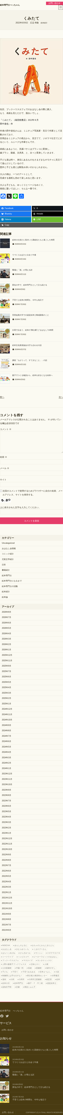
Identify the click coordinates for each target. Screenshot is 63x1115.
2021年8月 (6, 919)
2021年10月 (7, 908)
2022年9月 (6, 855)
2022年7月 (6, 865)
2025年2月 (6, 698)
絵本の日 (6, 983)
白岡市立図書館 (35, 979)
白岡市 (21, 979)
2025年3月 (6, 693)
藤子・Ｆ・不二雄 (35, 983)
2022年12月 (7, 838)
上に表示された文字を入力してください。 (20, 507)
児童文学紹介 (8, 559)
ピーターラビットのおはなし (45, 957)
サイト (3, 479)
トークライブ (7, 957)
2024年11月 (7, 714)
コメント (5, 429)
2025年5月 (6, 682)
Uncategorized (8, 543)
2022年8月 (6, 860)
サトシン (39, 953)
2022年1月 (6, 892)
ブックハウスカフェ (10, 960)
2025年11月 (7, 661)
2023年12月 (7, 774)
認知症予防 (6, 987)
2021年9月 (6, 914)
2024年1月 (6, 768)
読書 (18, 987)
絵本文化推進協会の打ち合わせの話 (27, 345)
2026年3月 (6, 639)
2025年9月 (6, 666)
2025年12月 (7, 655)
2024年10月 (7, 720)
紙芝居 (49, 979)
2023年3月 (6, 822)
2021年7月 (6, 925)
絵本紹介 (44, 23)
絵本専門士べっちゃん (10, 5)
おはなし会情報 (9, 548)
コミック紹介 (8, 554)
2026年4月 (6, 634)
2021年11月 (7, 903)
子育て (15, 972)
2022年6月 (6, 871)
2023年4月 (6, 817)
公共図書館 (6, 968)
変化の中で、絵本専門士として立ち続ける (29, 285)
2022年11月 (7, 844)
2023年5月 (6, 811)
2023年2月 (6, 828)
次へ (61, 397)
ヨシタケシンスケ (44, 960)
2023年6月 (6, 806)
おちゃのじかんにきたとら (43, 945)
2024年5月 (6, 747)
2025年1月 (6, 704)
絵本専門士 (7, 576)
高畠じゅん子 (29, 987)
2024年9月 (6, 725)
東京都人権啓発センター (37, 976)
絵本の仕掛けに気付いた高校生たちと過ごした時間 (33, 240)
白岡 (12, 979)
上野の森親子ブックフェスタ (14, 964)
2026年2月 (6, 644)
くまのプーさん (39, 949)
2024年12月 (7, 709)
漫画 (4, 979)
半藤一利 (19, 968)
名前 (3, 457)
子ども (5, 972)
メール (4, 468)
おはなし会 (6, 949)
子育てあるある (28, 972)
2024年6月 (6, 741)
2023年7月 (6, 801)
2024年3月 (6, 758)
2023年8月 (6, 795)
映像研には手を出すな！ (12, 976)
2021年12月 (7, 898)
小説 (57, 972)
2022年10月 (7, 849)
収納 (30, 968)
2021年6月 (6, 930)
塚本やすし (50, 968)
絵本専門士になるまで (12, 581)
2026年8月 (6, 612)
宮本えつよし (45, 972)
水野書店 (55, 976)
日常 (4, 565)
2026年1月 (6, 650)
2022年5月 (6, 876)
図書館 (39, 968)
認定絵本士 (51, 983)
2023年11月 (7, 779)
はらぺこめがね (8, 953)
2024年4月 (6, 752)
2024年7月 (6, 736)
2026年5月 (6, 628)
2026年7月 (6, 617)
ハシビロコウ (23, 957)
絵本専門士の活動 (10, 586)
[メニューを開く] (60, 7)
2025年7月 (6, 671)
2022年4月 (6, 882)
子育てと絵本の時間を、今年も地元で (27, 300)
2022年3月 (6, 887)
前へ (2, 397)
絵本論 (5, 597)
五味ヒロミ (35, 964)
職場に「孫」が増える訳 (22, 270)
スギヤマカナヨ (53, 953)
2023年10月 (7, 784)
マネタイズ (28, 960)
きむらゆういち (22, 949)
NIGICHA (6, 945)
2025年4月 (6, 687)
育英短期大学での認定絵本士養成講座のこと (30, 315)
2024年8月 (6, 731)
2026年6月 (6, 623)
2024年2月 (6, 763)
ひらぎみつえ (25, 953)
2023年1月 (6, 833)
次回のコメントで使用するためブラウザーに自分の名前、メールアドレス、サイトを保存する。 (33, 493)
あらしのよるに (21, 945)
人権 (46, 964)
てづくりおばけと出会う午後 (24, 255)
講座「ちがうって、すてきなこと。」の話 (29, 360)
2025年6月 (6, 677)
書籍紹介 (6, 570)
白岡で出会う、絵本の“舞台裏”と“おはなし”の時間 (32, 330)
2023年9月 (6, 790)
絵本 (58, 979)
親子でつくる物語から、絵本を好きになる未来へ (32, 375)
